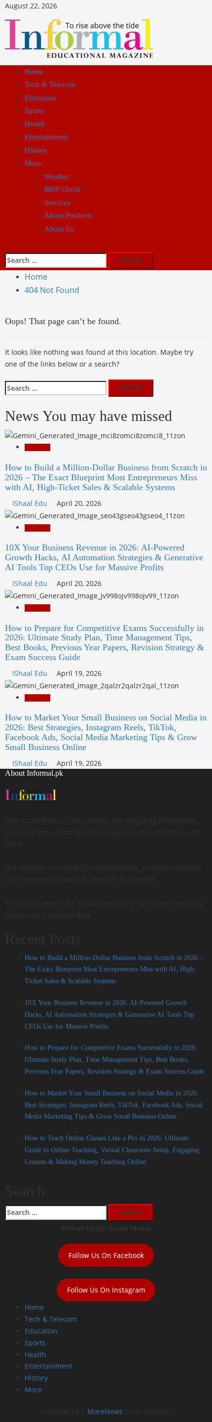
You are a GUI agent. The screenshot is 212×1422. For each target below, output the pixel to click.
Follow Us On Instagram (106, 1290)
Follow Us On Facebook (106, 1255)
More (33, 163)
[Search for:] (55, 260)
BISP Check (62, 189)
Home (34, 72)
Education (40, 98)
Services (57, 203)
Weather (57, 176)
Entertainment (46, 137)
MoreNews (105, 1411)
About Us (59, 229)
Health (35, 124)
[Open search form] (7, 246)
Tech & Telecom (50, 84)
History (36, 150)
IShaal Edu (30, 503)
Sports (34, 111)
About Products (68, 215)
